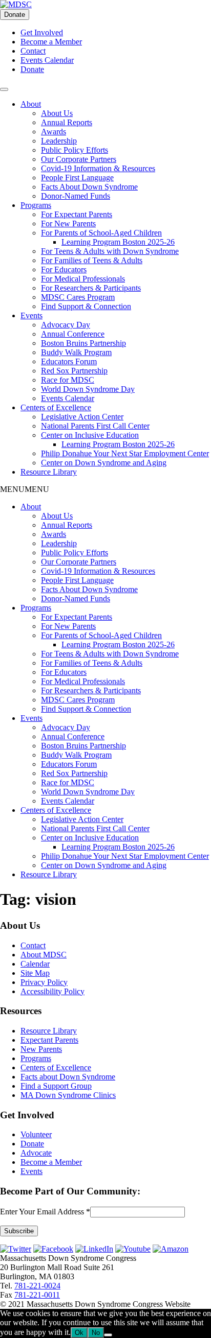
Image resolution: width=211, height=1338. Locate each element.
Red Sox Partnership (74, 370)
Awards (53, 131)
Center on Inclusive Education (90, 435)
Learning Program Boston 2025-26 (118, 242)
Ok (79, 1332)
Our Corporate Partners (78, 159)
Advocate (36, 1152)
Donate (14, 14)
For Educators (64, 269)
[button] (24, 489)
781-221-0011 (37, 1294)
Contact (33, 50)
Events (31, 315)
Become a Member (51, 41)
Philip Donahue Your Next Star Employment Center (125, 453)
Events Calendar (47, 60)
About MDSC (43, 954)
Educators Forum (69, 361)
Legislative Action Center (82, 416)
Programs (35, 205)
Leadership (59, 140)
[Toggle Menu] (4, 89)
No (96, 1332)
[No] (108, 1334)
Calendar (35, 963)
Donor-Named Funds (75, 196)
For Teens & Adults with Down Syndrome (110, 251)
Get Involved (41, 32)
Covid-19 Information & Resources (98, 168)
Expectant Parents (49, 1040)
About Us (57, 113)
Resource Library (48, 471)
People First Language (77, 177)
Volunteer (36, 1134)
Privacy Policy (44, 982)
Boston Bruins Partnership (83, 343)
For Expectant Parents (76, 214)
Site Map (35, 973)
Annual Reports (66, 122)
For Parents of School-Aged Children (101, 232)
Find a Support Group (56, 1086)
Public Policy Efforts (74, 150)
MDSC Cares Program (78, 297)
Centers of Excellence (55, 407)
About (30, 104)
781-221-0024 (37, 1285)
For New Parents (68, 223)
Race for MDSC (67, 379)
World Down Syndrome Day (88, 389)
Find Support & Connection (86, 306)
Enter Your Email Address (45, 1211)
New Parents (41, 1049)
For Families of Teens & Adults (91, 260)
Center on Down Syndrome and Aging (103, 462)
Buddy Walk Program (76, 352)
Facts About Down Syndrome (89, 186)
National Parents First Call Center (95, 425)
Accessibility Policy (52, 991)
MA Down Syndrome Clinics (68, 1095)
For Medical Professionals (83, 278)
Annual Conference (72, 334)
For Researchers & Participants (91, 288)
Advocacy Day (65, 324)
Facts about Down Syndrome (67, 1076)
